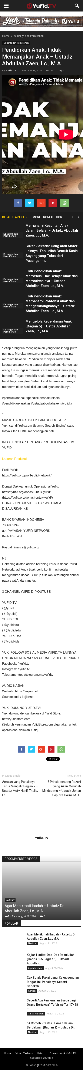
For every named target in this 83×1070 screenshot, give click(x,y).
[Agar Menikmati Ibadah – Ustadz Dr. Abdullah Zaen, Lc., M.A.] (12, 939)
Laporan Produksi (14, 458)
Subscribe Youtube (41, 1058)
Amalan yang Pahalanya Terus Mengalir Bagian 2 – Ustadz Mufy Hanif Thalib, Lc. (20, 788)
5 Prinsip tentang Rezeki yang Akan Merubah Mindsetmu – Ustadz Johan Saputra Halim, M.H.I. (61, 788)
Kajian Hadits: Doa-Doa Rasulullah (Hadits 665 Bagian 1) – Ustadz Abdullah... (50, 959)
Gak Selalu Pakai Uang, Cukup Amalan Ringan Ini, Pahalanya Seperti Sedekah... (53, 982)
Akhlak (32, 990)
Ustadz (41, 1053)
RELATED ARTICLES (15, 217)
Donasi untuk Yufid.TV (63, 1053)
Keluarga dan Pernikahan (16, 42)
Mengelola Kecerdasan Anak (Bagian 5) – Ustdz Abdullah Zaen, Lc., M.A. (49, 326)
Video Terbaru (24, 1053)
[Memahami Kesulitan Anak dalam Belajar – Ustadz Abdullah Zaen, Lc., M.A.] (12, 230)
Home (6, 36)
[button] (77, 5)
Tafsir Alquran (36, 1013)
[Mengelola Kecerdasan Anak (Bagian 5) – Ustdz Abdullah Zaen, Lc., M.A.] (12, 326)
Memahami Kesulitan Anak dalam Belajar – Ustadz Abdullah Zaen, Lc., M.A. (52, 230)
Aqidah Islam (35, 968)
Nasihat (10, 900)
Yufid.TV (11, 70)
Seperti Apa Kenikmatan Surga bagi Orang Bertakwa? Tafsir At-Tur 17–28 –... (52, 1005)
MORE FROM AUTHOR (47, 217)
